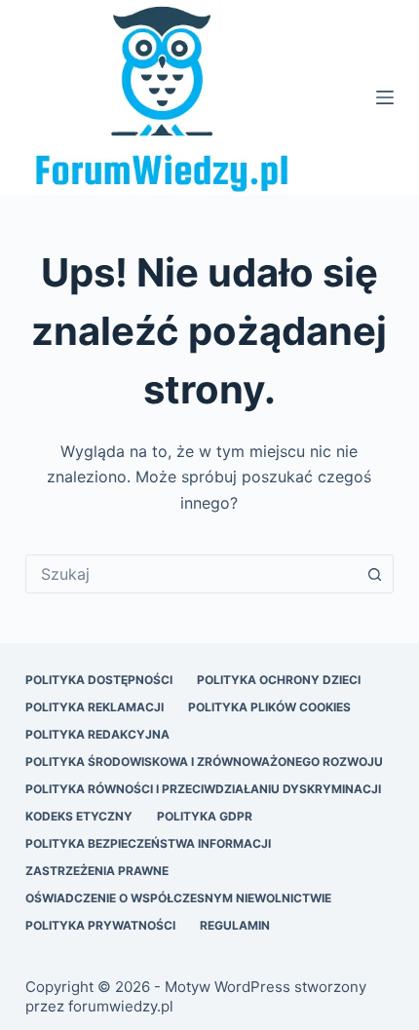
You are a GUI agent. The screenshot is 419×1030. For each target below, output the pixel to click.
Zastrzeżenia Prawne (97, 870)
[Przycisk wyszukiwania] (374, 573)
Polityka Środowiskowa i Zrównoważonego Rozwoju (204, 761)
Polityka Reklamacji (94, 707)
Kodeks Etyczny (79, 816)
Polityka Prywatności (100, 925)
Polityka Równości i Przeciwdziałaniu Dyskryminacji (203, 789)
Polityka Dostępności (98, 679)
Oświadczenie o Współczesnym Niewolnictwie (178, 898)
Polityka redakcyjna (97, 734)
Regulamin (235, 925)
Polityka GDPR (204, 816)
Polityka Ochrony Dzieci (279, 679)
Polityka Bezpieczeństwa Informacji (148, 843)
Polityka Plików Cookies (269, 707)
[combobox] (191, 573)
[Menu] (385, 97)
